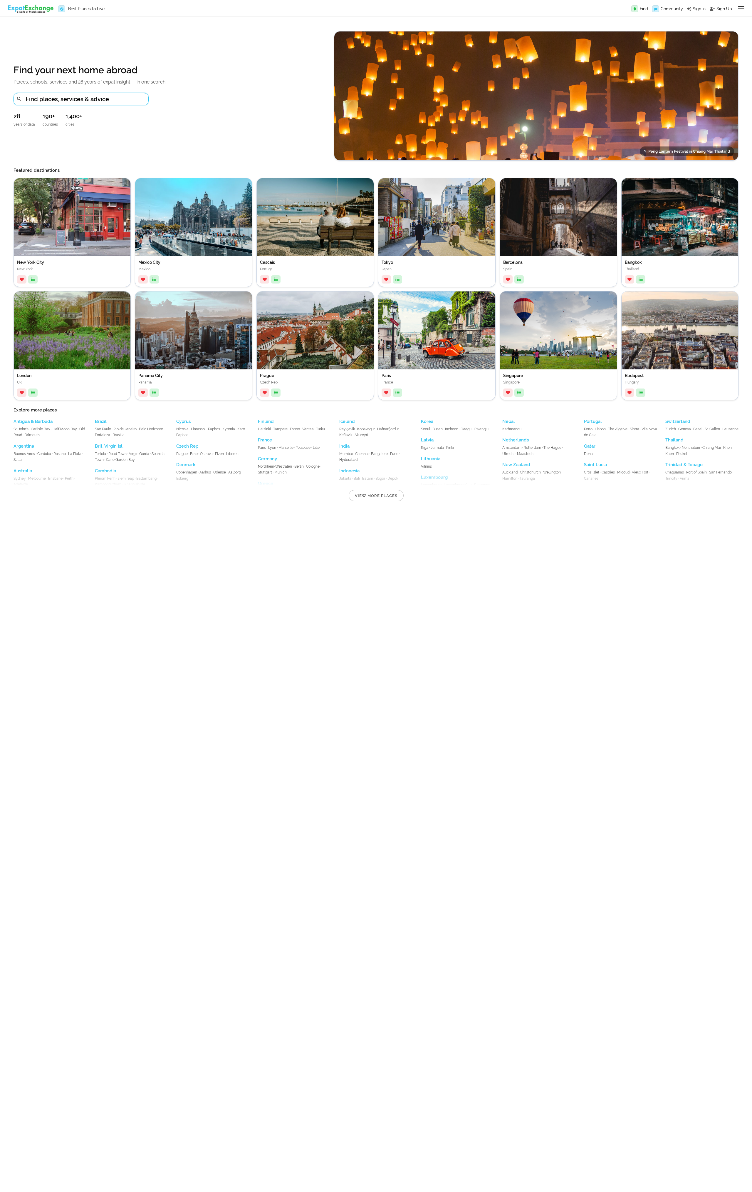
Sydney (20, 478)
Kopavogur (366, 429)
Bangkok (672, 448)
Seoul (425, 429)
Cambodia (105, 471)
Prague (182, 454)
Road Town (117, 454)
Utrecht (508, 454)
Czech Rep (187, 446)
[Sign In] (689, 9)
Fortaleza (102, 435)
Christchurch (530, 472)
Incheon (451, 429)
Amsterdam (511, 448)
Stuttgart (265, 472)
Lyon (272, 448)
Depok (392, 478)
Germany (267, 458)
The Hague (552, 448)
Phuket (681, 454)
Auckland (510, 472)
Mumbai (346, 454)
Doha (588, 454)
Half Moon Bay (65, 429)
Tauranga (527, 478)
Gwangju (481, 429)
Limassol (198, 429)
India (344, 446)
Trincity (671, 478)
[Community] (655, 8)
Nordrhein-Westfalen (275, 466)
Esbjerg (182, 478)
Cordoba (44, 454)
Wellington (552, 472)
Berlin (299, 466)
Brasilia (119, 435)
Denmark (185, 464)
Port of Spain (696, 472)
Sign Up (724, 8)
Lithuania (430, 458)
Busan (437, 429)
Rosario (59, 454)
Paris (262, 448)
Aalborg (234, 472)
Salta (18, 460)
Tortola (100, 454)
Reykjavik (347, 429)
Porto (588, 429)
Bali (357, 478)
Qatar (589, 446)
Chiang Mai (711, 448)
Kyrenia (228, 429)
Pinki (450, 448)
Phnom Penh (105, 478)
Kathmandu (511, 429)
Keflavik (345, 435)
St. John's (21, 429)
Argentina (24, 446)
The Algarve (617, 429)
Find (644, 8)
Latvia (427, 440)
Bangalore (379, 454)
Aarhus (205, 472)
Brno (194, 454)
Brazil (101, 421)
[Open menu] (741, 8)
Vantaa (308, 429)
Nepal (508, 421)
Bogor (380, 478)
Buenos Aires (25, 454)
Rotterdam (532, 448)
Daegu (466, 429)
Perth (69, 478)
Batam (367, 478)
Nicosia (182, 429)
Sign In (699, 8)
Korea (427, 421)
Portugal (593, 421)
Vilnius (426, 466)
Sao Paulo (103, 429)
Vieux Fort (640, 472)
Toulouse (303, 448)
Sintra (634, 429)
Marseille (285, 448)
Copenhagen (186, 472)
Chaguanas (674, 472)
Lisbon (600, 429)
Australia (23, 471)
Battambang (146, 478)
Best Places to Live (86, 8)
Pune (394, 454)
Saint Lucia (595, 464)
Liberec (232, 454)
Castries (608, 472)
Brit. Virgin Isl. (109, 446)
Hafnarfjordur (388, 429)
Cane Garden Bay (120, 460)
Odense (219, 472)
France (265, 440)
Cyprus (183, 421)
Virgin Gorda (139, 454)
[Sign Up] (712, 9)
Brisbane (55, 478)
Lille (316, 448)
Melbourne (37, 478)
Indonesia (349, 471)
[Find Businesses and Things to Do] (634, 8)
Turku (320, 429)
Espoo (295, 429)
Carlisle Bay (40, 429)
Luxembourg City (458, 485)
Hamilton (509, 478)
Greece (265, 483)
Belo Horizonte (151, 429)
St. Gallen (712, 429)
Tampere (280, 429)
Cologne (313, 466)
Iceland (347, 421)
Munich (280, 472)
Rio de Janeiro (125, 429)
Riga (424, 448)
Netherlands (515, 440)
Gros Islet (591, 472)
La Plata (74, 454)
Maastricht (526, 454)
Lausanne (730, 429)
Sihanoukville (134, 484)
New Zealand (516, 464)
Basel (697, 429)
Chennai (362, 454)
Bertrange (482, 485)
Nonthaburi (691, 448)
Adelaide (21, 484)
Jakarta (345, 478)
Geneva (684, 429)
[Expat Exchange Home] (30, 9)
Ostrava (206, 454)
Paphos (214, 429)
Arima (684, 478)
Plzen (219, 454)
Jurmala (437, 448)
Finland (266, 421)
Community (672, 8)
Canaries (591, 478)
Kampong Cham (108, 484)
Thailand (674, 440)
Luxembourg (434, 477)
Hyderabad (348, 460)
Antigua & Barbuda (33, 421)
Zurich (670, 429)
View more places (376, 496)
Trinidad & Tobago (684, 464)
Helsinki (264, 429)
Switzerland (677, 421)
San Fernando (720, 472)
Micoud (623, 472)
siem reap (126, 478)
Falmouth (32, 435)
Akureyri (361, 435)
